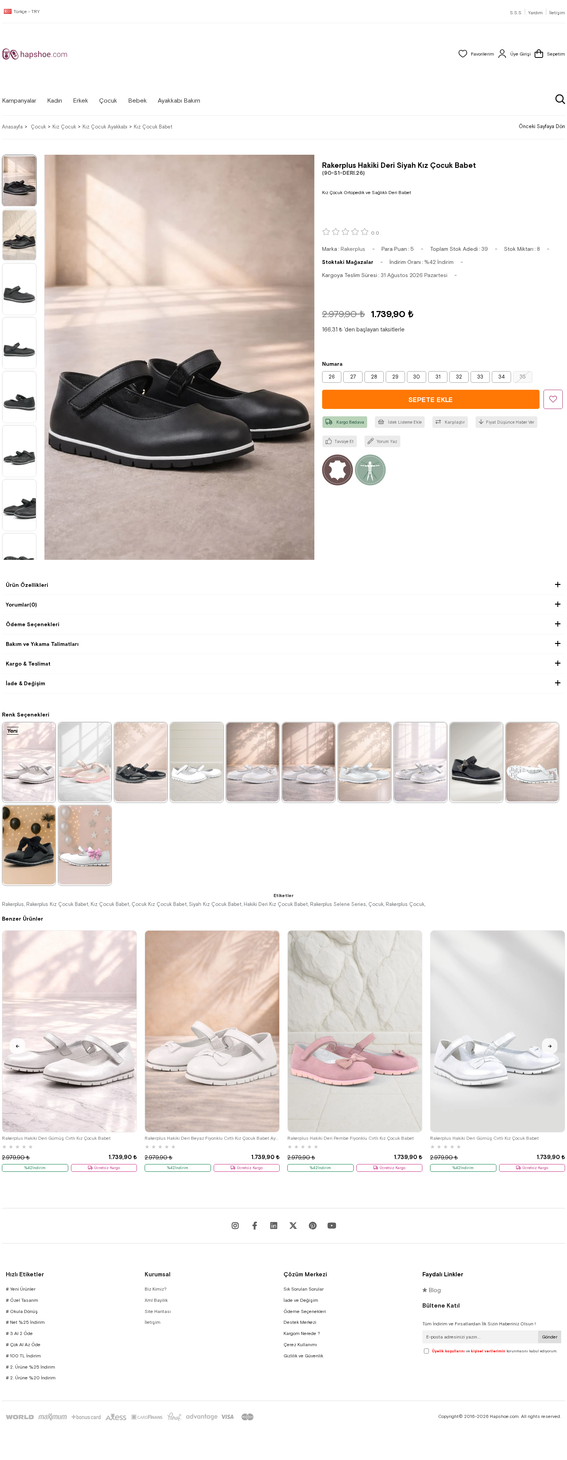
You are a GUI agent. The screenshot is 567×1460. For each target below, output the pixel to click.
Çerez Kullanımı (300, 1344)
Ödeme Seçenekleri (32, 624)
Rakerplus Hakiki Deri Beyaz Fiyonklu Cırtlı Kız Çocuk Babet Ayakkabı (212, 1138)
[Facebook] (254, 1225)
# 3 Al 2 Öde (19, 1333)
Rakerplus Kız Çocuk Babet (57, 904)
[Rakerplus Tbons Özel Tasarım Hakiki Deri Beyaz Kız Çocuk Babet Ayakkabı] (532, 762)
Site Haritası (158, 1311)
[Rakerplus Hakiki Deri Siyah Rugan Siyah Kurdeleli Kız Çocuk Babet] (29, 845)
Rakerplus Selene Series (338, 904)
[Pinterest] (312, 1225)
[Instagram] (235, 1225)
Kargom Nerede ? (302, 1333)
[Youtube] (274, 1225)
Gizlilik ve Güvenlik (303, 1356)
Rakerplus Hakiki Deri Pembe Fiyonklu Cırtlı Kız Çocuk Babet (350, 1138)
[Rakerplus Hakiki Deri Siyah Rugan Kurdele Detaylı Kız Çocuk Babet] (476, 762)
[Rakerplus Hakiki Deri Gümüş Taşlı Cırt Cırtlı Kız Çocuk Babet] (308, 762)
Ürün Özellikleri (27, 585)
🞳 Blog (431, 1290)
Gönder (549, 1337)
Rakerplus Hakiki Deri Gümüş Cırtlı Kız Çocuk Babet (56, 1138)
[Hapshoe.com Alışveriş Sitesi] (35, 54)
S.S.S (515, 12)
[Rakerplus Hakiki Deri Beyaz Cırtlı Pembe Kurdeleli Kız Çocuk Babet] (85, 845)
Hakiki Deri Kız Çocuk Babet (276, 904)
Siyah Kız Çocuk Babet (215, 904)
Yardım (535, 12)
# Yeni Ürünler (20, 1289)
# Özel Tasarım (22, 1300)
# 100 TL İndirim (23, 1356)
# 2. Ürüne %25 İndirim (30, 1367)
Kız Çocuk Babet (110, 904)
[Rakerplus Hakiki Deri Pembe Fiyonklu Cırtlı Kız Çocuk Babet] (355, 1031)
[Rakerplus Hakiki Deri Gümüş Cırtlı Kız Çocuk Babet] (29, 762)
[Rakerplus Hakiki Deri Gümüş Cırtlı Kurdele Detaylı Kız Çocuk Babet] (420, 762)
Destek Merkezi (300, 1322)
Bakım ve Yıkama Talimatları (42, 644)
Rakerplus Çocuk (405, 904)
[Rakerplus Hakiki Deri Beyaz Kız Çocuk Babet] (196, 762)
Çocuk (375, 904)
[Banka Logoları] (131, 1417)
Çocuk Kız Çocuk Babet (159, 904)
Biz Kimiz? (156, 1289)
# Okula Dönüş (22, 1311)
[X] (293, 1225)
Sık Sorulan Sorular (304, 1289)
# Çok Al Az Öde (23, 1344)
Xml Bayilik (156, 1300)
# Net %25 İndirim (25, 1322)
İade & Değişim (25, 683)
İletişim (557, 12)
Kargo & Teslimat (28, 664)
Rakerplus (13, 904)
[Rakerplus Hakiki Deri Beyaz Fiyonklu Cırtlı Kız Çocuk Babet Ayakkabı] (212, 1031)
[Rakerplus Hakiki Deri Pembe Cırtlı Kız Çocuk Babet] (85, 762)
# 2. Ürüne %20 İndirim (31, 1378)
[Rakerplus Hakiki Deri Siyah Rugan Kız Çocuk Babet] (141, 762)
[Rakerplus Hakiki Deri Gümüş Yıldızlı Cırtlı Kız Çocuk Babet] (252, 762)
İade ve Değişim (301, 1300)
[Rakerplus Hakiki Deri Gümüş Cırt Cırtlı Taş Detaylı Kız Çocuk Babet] (364, 762)
